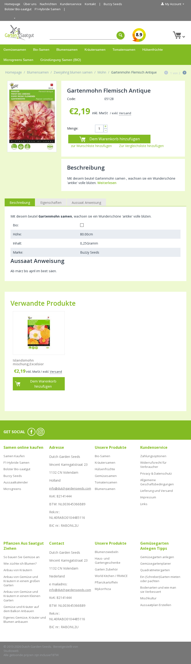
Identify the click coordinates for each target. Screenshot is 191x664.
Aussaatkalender (15, 482)
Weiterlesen (106, 183)
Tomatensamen (124, 49)
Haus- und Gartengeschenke (107, 560)
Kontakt (90, 4)
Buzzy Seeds (113, 4)
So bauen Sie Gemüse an (21, 557)
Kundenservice (71, 4)
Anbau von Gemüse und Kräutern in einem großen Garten (21, 581)
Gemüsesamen (14, 49)
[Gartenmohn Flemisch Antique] (31, 116)
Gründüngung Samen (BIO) (60, 60)
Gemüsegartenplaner (155, 563)
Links (143, 504)
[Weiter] (184, 73)
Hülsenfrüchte (152, 49)
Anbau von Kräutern (17, 570)
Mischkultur (148, 598)
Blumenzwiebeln (106, 552)
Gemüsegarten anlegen (157, 557)
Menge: (72, 128)
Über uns (30, 4)
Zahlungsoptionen (153, 456)
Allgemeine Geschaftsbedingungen (157, 482)
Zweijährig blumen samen (73, 72)
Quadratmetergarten (155, 570)
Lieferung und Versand (156, 491)
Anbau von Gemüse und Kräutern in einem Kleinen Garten (21, 596)
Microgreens (12, 489)
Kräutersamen (95, 49)
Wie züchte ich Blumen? (20, 563)
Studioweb (11, 651)
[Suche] (120, 35)
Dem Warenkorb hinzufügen (114, 138)
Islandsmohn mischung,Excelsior (28, 362)
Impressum (148, 497)
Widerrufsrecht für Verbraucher (153, 464)
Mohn (101, 72)
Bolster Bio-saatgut (18, 9)
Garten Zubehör (106, 569)
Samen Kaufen (14, 456)
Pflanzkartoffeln (106, 582)
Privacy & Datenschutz (156, 473)
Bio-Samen (41, 49)
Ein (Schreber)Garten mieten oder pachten (160, 579)
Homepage (12, 4)
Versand (125, 113)
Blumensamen (67, 49)
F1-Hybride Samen (48, 9)
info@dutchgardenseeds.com (70, 488)
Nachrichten (48, 4)
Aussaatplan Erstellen (155, 605)
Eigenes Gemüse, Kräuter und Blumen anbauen (24, 619)
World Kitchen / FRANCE (111, 576)
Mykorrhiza (103, 589)
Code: (71, 99)
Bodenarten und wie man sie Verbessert (158, 589)
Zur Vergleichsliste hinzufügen (141, 146)
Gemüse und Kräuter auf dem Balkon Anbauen (21, 609)
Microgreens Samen (18, 60)
